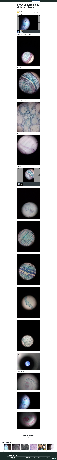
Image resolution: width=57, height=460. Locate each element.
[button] (7, 448)
